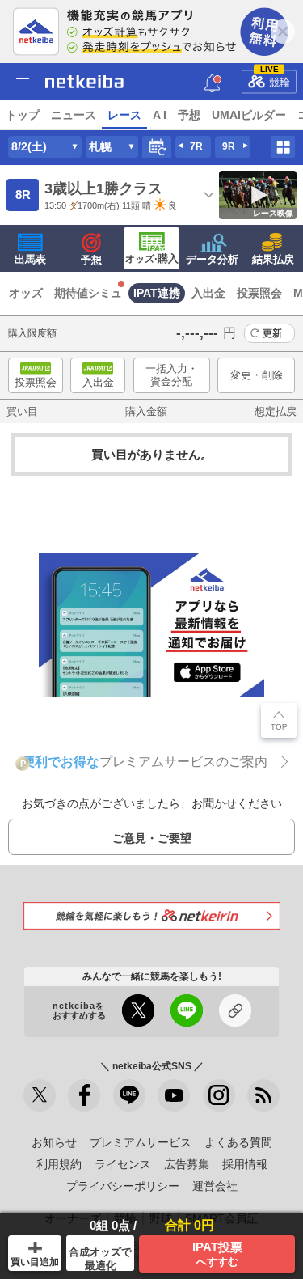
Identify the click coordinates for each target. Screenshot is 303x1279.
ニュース (73, 114)
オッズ (26, 292)
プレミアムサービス (140, 1142)
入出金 (208, 292)
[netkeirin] (151, 915)
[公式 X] (39, 1095)
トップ (23, 114)
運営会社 (215, 1185)
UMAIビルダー (249, 114)
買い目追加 (35, 1262)
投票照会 (259, 292)
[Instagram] (219, 1095)
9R (228, 146)
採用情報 (244, 1164)
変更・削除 (256, 375)
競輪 (275, 78)
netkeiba (84, 81)
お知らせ (54, 1142)
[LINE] (129, 1095)
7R (196, 146)
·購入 (152, 258)
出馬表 (30, 259)
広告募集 (186, 1164)
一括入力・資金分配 (171, 375)
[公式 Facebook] (84, 1095)
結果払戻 (273, 259)
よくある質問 (238, 1142)
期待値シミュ (88, 292)
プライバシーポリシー (122, 1185)
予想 (189, 114)
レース (124, 114)
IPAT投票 (217, 1254)
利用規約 (59, 1164)
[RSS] (263, 1095)
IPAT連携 (156, 292)
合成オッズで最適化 (100, 1258)
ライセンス (123, 1164)
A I (159, 114)
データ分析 (212, 259)
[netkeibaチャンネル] (174, 1095)
